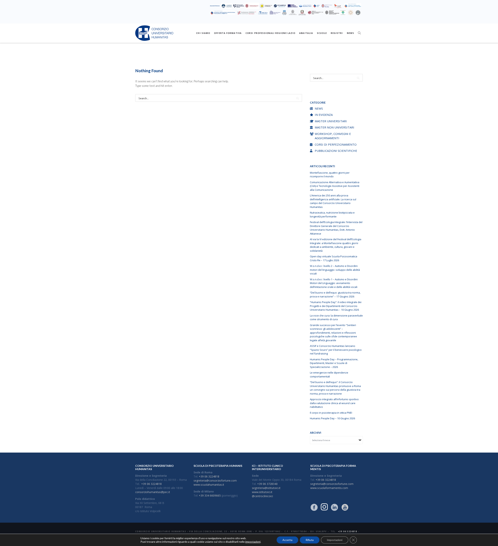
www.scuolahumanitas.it (209, 484)
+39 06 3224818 (151, 484)
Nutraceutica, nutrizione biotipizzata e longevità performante (332, 214)
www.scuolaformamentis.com (329, 488)
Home (229, 60)
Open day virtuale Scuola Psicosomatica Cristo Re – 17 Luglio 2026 (333, 258)
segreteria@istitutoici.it (266, 488)
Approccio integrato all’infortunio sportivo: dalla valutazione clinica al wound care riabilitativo (334, 403)
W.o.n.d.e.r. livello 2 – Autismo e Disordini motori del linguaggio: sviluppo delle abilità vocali (335, 269)
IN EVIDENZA (324, 115)
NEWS (350, 33)
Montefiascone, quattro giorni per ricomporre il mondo (330, 174)
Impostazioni (334, 540)
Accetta (287, 540)
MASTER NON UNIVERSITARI (334, 127)
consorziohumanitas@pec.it (152, 492)
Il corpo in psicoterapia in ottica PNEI (331, 412)
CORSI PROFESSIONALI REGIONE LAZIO (270, 33)
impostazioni (252, 541)
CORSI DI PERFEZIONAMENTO (336, 144)
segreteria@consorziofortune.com (215, 480)
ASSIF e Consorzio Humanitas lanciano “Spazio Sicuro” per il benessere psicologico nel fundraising (336, 349)
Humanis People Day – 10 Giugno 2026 (332, 418)
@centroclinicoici (262, 496)
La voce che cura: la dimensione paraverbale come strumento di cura (336, 317)
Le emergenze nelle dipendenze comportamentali (329, 374)
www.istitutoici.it (262, 492)
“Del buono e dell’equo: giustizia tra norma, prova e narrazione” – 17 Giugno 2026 (335, 294)
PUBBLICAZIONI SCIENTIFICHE (336, 151)
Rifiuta (310, 540)
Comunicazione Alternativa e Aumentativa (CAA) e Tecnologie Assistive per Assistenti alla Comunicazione (334, 186)
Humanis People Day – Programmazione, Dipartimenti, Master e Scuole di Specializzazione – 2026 (334, 363)
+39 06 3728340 (267, 484)
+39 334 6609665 (210, 495)
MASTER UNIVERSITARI (331, 121)
